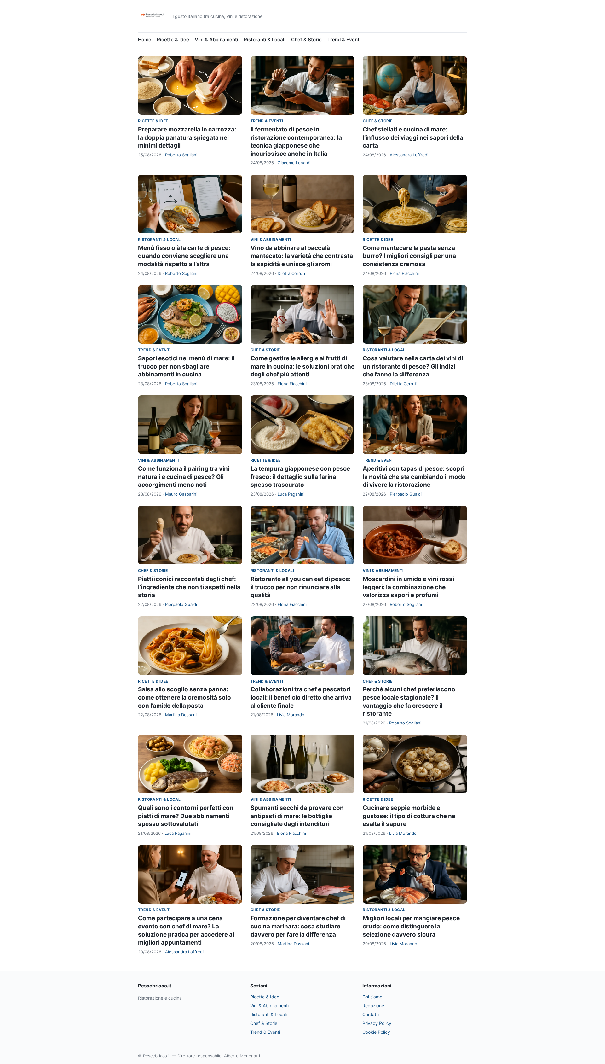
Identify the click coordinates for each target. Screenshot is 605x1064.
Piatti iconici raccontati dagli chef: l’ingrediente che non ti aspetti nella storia (189, 587)
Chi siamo (372, 996)
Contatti (370, 1014)
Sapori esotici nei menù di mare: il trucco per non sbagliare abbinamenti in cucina (186, 366)
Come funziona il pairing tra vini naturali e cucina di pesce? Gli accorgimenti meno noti (183, 476)
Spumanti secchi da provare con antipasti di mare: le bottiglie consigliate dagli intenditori (297, 816)
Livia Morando (290, 714)
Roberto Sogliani (181, 154)
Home (144, 40)
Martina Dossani (181, 714)
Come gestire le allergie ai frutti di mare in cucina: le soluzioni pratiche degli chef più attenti (302, 366)
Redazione (373, 1005)
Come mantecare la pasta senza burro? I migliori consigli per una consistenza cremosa (409, 256)
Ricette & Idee (173, 40)
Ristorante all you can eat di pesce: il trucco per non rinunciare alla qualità (301, 587)
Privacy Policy (376, 1023)
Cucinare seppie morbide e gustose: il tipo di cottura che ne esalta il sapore (409, 816)
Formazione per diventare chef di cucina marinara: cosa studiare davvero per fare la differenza (298, 926)
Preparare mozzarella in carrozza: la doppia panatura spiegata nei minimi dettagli (187, 137)
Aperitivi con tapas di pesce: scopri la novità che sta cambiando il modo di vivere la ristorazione (414, 476)
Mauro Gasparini (181, 494)
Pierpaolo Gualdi (406, 494)
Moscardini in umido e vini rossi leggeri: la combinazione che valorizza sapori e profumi (408, 587)
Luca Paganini (291, 494)
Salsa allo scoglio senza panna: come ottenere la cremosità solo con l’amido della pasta (184, 697)
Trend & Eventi (344, 40)
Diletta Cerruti (291, 273)
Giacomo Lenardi (294, 162)
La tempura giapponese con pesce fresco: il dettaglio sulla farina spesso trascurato (300, 476)
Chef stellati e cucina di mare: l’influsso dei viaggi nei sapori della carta (413, 137)
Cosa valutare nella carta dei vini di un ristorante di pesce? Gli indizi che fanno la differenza (413, 366)
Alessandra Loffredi (409, 154)
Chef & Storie (306, 40)
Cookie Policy (376, 1032)
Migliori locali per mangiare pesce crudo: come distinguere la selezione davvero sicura (411, 926)
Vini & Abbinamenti (216, 40)
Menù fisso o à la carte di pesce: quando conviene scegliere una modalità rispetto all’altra (184, 256)
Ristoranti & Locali (264, 40)
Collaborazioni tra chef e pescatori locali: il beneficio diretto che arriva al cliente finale (301, 697)
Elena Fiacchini (404, 273)
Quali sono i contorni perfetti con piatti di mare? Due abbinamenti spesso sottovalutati (185, 816)
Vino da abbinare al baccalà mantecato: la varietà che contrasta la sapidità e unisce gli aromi (302, 256)
